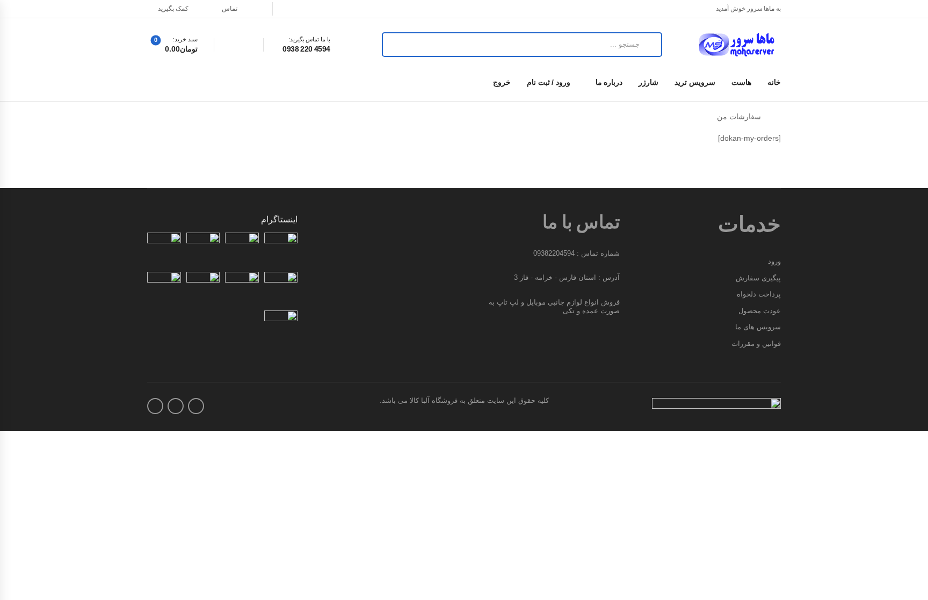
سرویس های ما (758, 327)
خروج (502, 82)
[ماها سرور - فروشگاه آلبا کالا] (740, 44)
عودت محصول (759, 311)
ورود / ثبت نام (548, 82)
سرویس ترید (695, 82)
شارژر (648, 82)
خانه (774, 82)
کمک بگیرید (173, 8)
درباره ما (609, 82)
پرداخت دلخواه (759, 294)
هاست (741, 82)
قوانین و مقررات (756, 343)
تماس (229, 8)
